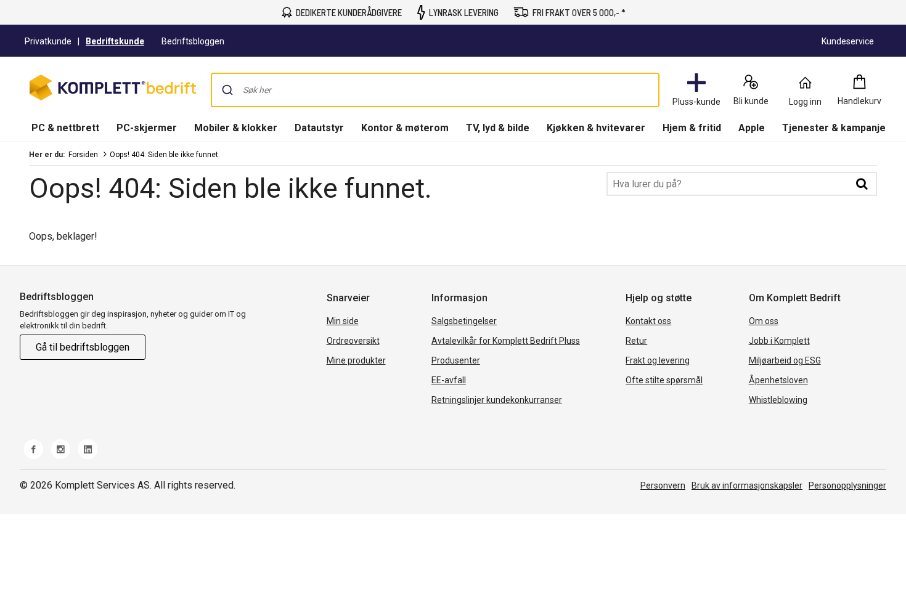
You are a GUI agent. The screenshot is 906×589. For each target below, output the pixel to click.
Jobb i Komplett (779, 341)
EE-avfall (448, 380)
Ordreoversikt (353, 341)
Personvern (662, 485)
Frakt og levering (658, 360)
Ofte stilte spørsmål (664, 380)
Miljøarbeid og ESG (785, 360)
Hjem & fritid (692, 128)
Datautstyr (319, 128)
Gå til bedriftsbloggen (82, 347)
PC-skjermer (146, 128)
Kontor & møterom (405, 128)
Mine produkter (356, 360)
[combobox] (435, 90)
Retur (636, 341)
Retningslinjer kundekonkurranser (496, 400)
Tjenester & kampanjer (836, 128)
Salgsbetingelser (464, 321)
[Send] (227, 90)
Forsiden (83, 154)
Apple (751, 128)
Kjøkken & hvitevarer (596, 128)
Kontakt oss (648, 321)
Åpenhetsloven (778, 380)
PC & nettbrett (65, 128)
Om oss (763, 321)
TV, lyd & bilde (497, 128)
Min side (343, 321)
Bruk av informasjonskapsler (747, 485)
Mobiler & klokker (235, 128)
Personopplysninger (847, 485)
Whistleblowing (778, 400)
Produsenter (455, 360)
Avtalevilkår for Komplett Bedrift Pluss (505, 341)
